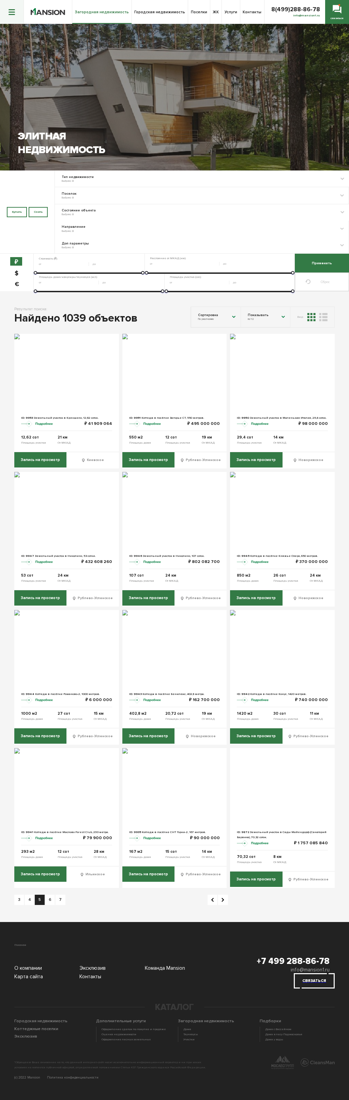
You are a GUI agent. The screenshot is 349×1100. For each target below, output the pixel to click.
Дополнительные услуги (121, 1021)
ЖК (216, 12)
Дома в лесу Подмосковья (283, 1034)
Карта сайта (28, 976)
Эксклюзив (92, 968)
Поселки (199, 12)
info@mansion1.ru (310, 970)
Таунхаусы (190, 1034)
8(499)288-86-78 (295, 9)
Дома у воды (274, 1039)
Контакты (252, 12)
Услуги (231, 12)
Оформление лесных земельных (126, 1039)
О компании (28, 968)
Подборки (270, 1021)
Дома (187, 1029)
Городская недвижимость (159, 12)
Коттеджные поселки (36, 1028)
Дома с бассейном (278, 1029)
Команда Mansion (165, 968)
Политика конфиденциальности (72, 1077)
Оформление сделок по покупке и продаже (134, 1029)
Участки (189, 1039)
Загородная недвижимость (102, 12)
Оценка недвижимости (119, 1034)
